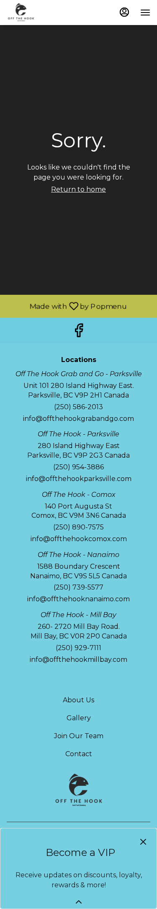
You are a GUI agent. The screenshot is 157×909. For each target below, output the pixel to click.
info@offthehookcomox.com (79, 539)
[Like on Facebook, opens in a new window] (78, 332)
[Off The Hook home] (44, 12)
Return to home (78, 189)
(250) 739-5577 (78, 587)
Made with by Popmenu (64, 306)
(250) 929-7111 (78, 648)
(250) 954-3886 (78, 467)
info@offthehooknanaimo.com (78, 599)
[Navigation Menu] (145, 12)
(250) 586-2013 (78, 407)
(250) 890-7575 (78, 527)
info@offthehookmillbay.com (78, 659)
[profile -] (124, 12)
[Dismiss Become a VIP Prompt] (143, 842)
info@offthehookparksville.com (78, 479)
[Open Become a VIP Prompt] (79, 902)
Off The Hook (78, 790)
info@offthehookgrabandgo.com (78, 419)
